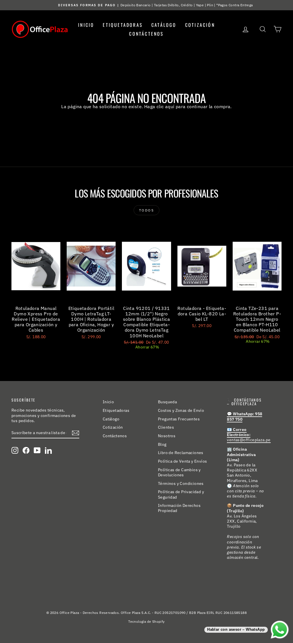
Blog (162, 444)
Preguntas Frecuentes (179, 419)
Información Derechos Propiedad (179, 508)
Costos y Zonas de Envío (181, 410)
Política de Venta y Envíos (182, 461)
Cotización (200, 24)
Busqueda (167, 401)
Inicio (86, 24)
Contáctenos (146, 33)
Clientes (166, 427)
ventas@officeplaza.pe (248, 434)
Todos (146, 210)
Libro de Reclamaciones (180, 452)
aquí (170, 106)
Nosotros (166, 435)
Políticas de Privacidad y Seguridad (181, 494)
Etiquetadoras (123, 24)
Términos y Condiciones (181, 483)
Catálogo (164, 24)
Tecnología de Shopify (146, 621)
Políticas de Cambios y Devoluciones (179, 472)
